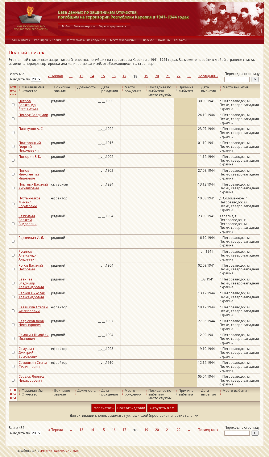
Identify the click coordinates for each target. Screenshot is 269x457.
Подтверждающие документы (86, 40)
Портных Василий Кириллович (33, 186)
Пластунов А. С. (31, 128)
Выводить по (20, 79)
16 (114, 76)
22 (179, 76)
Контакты (180, 40)
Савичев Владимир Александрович (31, 283)
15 (103, 76)
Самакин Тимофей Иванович (33, 337)
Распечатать (103, 408)
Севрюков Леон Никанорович (31, 323)
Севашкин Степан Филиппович (33, 309)
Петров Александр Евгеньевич (28, 105)
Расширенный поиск (48, 40)
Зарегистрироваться (112, 26)
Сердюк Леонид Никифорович (31, 378)
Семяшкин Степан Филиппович (33, 364)
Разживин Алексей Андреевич (27, 220)
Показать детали (131, 408)
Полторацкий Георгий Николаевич (29, 146)
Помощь (164, 40)
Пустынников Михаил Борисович (29, 202)
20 (157, 76)
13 (81, 76)
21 (168, 76)
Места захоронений (123, 40)
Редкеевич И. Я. (31, 237)
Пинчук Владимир (33, 115)
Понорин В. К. (29, 156)
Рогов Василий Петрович (30, 267)
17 (124, 76)
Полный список (19, 40)
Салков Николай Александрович (31, 295)
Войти (66, 26)
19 (146, 76)
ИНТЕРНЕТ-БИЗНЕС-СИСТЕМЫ (59, 451)
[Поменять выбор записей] (13, 94)
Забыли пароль (84, 26)
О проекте (147, 40)
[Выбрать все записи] (13, 86)
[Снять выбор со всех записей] (13, 90)
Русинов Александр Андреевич (27, 255)
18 (135, 76)
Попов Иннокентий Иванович (28, 174)
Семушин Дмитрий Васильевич (28, 352)
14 (92, 76)
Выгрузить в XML (162, 408)
